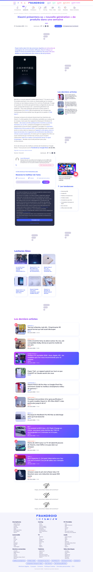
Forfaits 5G (63, 193)
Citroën (15, 539)
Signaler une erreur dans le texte (23, 150)
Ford (15, 540)
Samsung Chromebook (70, 532)
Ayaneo (41, 525)
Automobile (16, 535)
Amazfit (15, 551)
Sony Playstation (43, 531)
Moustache (67, 554)
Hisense (41, 536)
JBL (66, 540)
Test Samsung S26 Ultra (60, 563)
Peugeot (16, 543)
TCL (40, 544)
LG (40, 538)
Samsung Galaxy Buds (70, 543)
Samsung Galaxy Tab (44, 555)
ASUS (40, 523)
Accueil (16, 13)
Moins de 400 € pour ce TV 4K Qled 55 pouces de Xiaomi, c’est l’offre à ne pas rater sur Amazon (71, 111)
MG (14, 541)
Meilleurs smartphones (67, 195)
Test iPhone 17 (55, 560)
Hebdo (32, 178)
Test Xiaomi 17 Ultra (66, 560)
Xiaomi (26, 13)
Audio (65, 535)
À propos (33, 566)
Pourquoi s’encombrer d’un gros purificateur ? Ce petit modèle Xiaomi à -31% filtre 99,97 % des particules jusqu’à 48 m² (71, 104)
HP (65, 530)
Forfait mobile (76, 3)
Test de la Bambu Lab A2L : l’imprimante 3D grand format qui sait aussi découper (44, 328)
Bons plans (66, 3)
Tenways (67, 557)
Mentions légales (24, 566)
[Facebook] (42, 519)
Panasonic (41, 539)
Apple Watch (17, 552)
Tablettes (41, 549)
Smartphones (16, 522)
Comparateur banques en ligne (34, 563)
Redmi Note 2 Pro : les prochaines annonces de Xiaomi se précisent (48, 269)
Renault (15, 544)
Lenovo (66, 527)
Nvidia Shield (42, 530)
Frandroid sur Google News (39, 147)
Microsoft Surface (69, 531)
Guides (59, 3)
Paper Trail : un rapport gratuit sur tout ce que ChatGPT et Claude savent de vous (45, 372)
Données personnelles (63, 566)
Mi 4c (27, 110)
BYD (15, 538)
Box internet (64, 205)
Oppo (15, 528)
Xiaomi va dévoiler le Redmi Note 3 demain (48, 291)
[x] (16, 165)
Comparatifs (31, 382)
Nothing (67, 541)
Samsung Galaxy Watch (19, 557)
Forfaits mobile (65, 197)
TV (39, 535)
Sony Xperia (16, 531)
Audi (15, 536)
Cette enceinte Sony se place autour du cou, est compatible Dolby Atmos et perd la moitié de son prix (46, 343)
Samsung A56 (64, 191)
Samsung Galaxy (18, 530)
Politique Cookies (49, 566)
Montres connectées (19, 549)
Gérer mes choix (34, 223)
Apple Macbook (68, 525)
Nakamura (67, 555)
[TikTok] (53, 519)
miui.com (21, 153)
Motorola (16, 527)
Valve (40, 532)
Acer (66, 523)
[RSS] (45, 519)
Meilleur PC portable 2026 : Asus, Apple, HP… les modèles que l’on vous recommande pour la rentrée (46, 357)
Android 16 (77, 560)
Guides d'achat (32, 353)
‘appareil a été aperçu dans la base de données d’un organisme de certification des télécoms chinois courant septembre (34, 132)
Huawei (15, 526)
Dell (66, 526)
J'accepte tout (35, 220)
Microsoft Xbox (42, 527)
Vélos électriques (69, 549)
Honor (66, 528)
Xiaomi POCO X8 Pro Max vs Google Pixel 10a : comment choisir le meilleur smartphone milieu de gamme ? (71, 97)
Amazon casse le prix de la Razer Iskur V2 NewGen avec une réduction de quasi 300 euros (44, 474)
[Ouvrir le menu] (14, 3)
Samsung (41, 541)
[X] (37, 519)
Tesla (15, 545)
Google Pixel (17, 525)
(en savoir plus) (44, 207)
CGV (73, 566)
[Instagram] (40, 519)
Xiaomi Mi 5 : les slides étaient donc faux (20, 291)
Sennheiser (67, 544)
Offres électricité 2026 (66, 208)
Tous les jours (21, 178)
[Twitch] (50, 519)
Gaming (40, 522)
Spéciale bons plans (44, 178)
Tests (54, 3)
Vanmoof (67, 558)
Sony (40, 543)
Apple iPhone (17, 523)
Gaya (66, 553)
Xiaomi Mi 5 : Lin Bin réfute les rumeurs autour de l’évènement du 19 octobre (34, 269)
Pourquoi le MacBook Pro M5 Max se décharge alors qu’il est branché (45, 416)
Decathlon (67, 552)
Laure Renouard (24, 158)
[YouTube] (48, 519)
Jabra (66, 539)
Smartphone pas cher (66, 200)
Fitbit (15, 553)
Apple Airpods (68, 536)
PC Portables (68, 522)
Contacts (40, 566)
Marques (21, 13)
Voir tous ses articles (46, 165)
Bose (66, 538)
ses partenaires (26, 212)
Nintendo (41, 528)
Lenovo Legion (42, 526)
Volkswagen (16, 546)
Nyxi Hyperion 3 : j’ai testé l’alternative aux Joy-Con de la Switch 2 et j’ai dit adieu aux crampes (45, 459)
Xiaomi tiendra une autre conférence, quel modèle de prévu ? (35, 291)
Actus (49, 3)
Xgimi (40, 545)
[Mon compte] (24, 3)
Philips (40, 540)
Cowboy (67, 551)
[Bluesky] (56, 519)
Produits (30, 325)
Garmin (15, 554)
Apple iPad (41, 551)
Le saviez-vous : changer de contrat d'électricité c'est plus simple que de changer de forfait (21, 269)
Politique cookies (23, 217)
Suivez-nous (58, 26)
